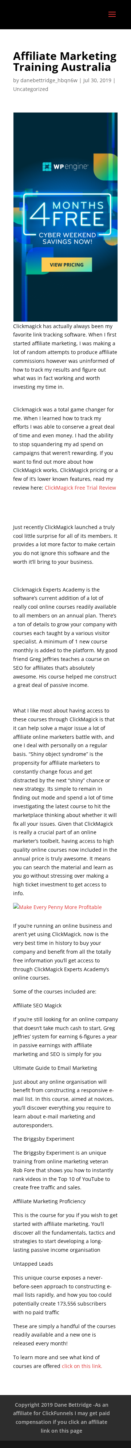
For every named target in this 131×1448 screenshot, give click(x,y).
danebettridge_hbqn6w (49, 80)
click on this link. (82, 1366)
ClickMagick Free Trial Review (80, 487)
